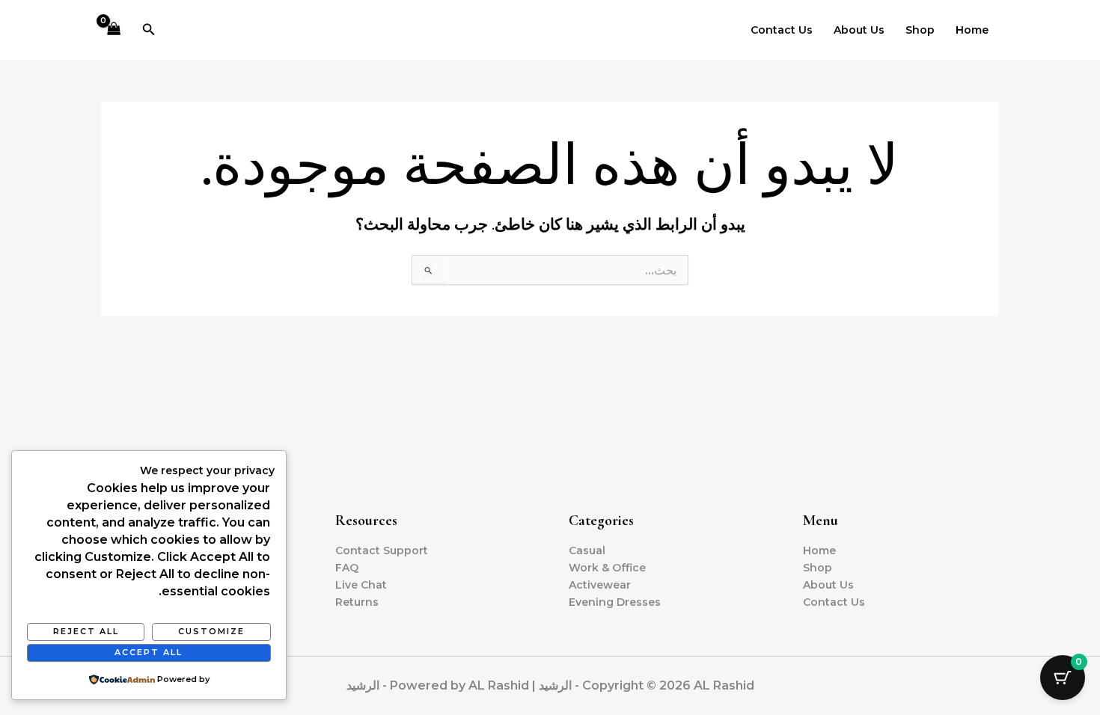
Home (972, 30)
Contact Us (782, 30)
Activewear (600, 585)
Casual (587, 550)
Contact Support (381, 550)
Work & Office (607, 567)
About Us (859, 30)
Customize (211, 631)
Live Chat (361, 585)
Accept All (148, 652)
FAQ (346, 567)
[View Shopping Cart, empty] (113, 30)
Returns (357, 602)
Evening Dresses (615, 602)
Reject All (86, 631)
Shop (920, 30)
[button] (147, 30)
